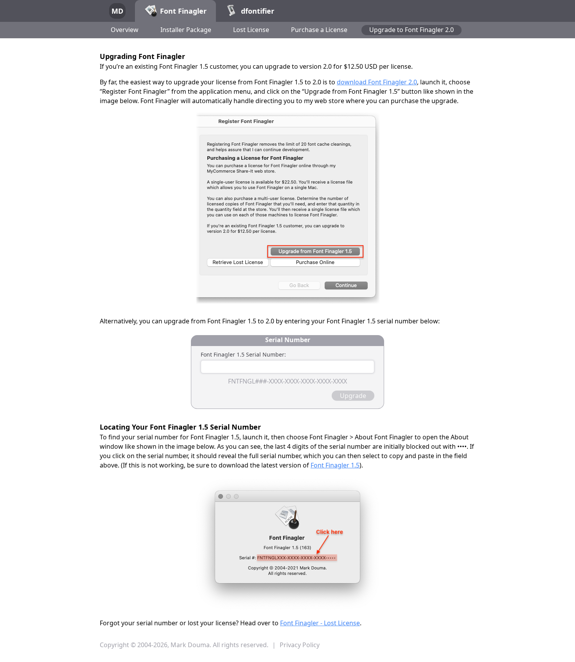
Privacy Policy (300, 645)
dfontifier (257, 11)
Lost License (251, 29)
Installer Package (185, 29)
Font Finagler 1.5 (335, 465)
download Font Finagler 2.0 (377, 82)
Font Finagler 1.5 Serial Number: (243, 354)
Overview (124, 29)
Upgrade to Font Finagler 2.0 (411, 29)
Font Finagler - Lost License (320, 623)
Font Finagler (183, 11)
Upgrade (353, 395)
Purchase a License (319, 29)
